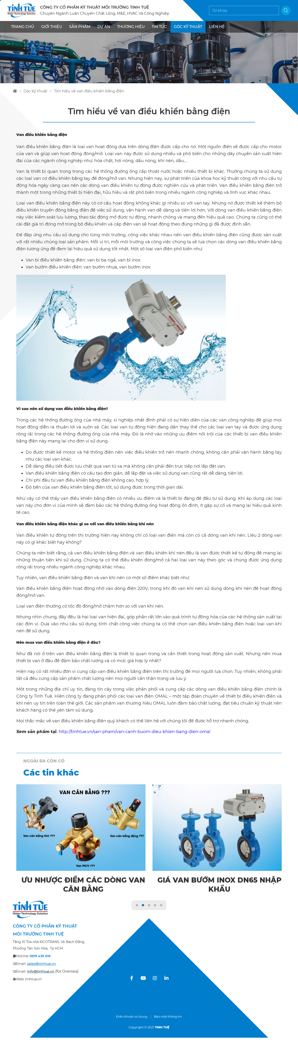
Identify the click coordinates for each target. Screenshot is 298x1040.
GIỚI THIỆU (51, 26)
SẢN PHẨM (79, 26)
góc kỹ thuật (35, 91)
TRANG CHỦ (22, 26)
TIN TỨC (159, 26)
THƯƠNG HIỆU (131, 26)
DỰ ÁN (103, 26)
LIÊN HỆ (217, 26)
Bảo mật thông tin (168, 1016)
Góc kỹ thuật (188, 26)
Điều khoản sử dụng (131, 1016)
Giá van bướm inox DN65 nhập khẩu (219, 885)
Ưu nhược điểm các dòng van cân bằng (83, 885)
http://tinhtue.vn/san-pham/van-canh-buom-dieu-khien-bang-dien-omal (134, 731)
